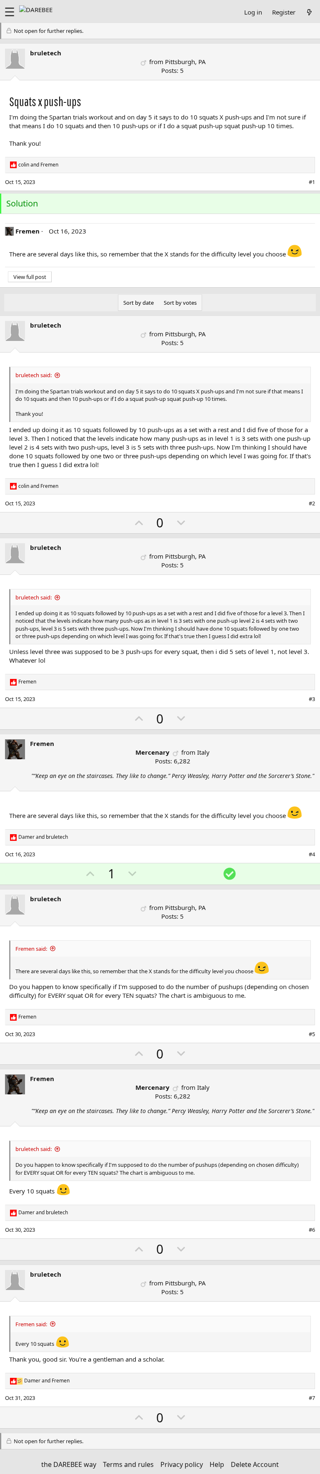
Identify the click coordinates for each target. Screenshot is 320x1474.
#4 (312, 854)
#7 (312, 1398)
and (38, 165)
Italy (203, 752)
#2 (312, 503)
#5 (312, 1034)
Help (217, 1464)
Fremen (27, 231)
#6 (312, 1229)
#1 (312, 182)
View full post (29, 277)
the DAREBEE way (68, 1464)
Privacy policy (181, 1464)
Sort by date (138, 302)
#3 (312, 699)
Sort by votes (180, 302)
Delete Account (255, 1464)
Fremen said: (31, 948)
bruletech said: (33, 375)
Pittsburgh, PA (185, 61)
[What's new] (309, 12)
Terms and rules (128, 1464)
